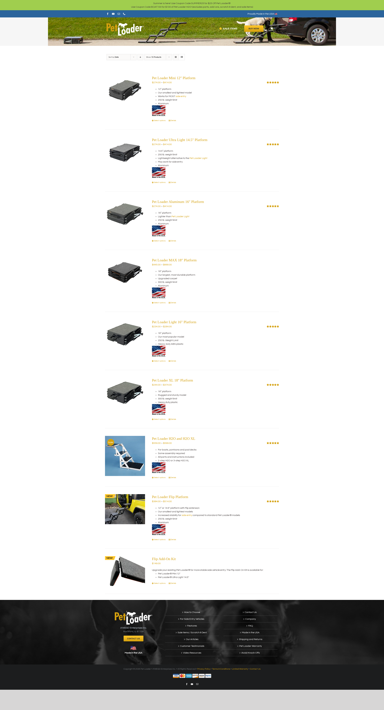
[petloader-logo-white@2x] (125, 22)
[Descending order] (140, 57)
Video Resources (192, 653)
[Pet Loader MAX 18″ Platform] (125, 272)
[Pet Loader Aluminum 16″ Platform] (125, 214)
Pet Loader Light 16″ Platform (174, 322)
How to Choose (192, 612)
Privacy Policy (203, 669)
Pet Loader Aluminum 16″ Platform (178, 202)
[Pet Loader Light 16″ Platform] (125, 334)
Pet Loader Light (198, 158)
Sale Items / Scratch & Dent (192, 632)
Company (250, 619)
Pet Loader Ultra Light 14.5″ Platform (179, 140)
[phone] (124, 14)
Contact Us (251, 612)
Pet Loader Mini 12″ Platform (173, 78)
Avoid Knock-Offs (250, 653)
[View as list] (182, 57)
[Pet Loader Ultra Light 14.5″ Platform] (125, 152)
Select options (160, 121)
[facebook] (107, 14)
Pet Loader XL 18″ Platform (172, 380)
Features (192, 626)
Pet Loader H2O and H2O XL (173, 439)
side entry (181, 96)
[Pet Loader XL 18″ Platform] (125, 393)
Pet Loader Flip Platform (170, 497)
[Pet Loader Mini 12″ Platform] (125, 90)
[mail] (119, 14)
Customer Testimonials (192, 646)
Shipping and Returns (250, 639)
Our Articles (192, 639)
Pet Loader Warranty (250, 646)
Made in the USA (133, 653)
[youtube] (113, 14)
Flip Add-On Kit (164, 559)
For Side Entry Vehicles (192, 619)
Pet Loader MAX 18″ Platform (174, 260)
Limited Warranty (240, 669)
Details (173, 121)
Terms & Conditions (221, 669)
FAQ (250, 626)
